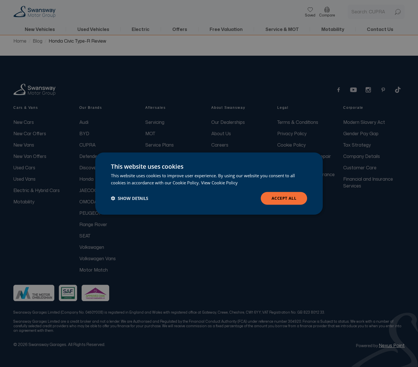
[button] (129, 198)
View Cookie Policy (219, 182)
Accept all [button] (284, 198)
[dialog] (209, 184)
